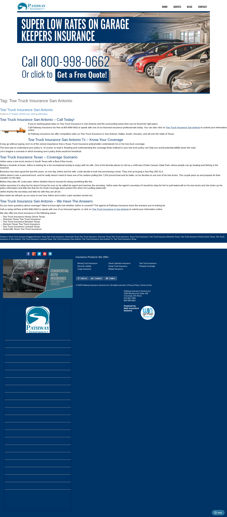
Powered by (130, 306)
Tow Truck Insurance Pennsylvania (37, 366)
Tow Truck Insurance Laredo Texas (38, 426)
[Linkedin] (50, 254)
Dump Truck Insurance (117, 266)
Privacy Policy (133, 285)
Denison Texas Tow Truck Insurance (49, 237)
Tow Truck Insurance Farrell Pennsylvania (38, 344)
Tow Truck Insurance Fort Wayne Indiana (37, 374)
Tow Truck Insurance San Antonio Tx (97, 239)
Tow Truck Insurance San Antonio (26, 110)
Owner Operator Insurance (119, 263)
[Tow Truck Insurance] (113, 56)
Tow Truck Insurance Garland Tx (38, 411)
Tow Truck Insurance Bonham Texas (164, 237)
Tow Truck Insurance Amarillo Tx (37, 396)
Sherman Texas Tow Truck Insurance (113, 237)
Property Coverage (147, 266)
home (165, 7)
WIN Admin (43, 114)
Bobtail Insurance (115, 269)
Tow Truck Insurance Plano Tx (38, 433)
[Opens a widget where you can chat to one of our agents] (218, 513)
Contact (202, 7)
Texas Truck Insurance (17, 237)
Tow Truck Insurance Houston (38, 478)
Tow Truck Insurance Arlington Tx (38, 448)
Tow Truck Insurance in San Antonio (110, 209)
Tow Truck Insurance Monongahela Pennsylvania (37, 351)
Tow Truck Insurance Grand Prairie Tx (37, 388)
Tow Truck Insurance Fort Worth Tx (38, 456)
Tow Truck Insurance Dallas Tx (37, 486)
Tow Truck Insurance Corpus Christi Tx (38, 441)
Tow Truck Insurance (148, 263)
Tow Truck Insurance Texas (125, 239)
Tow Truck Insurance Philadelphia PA (38, 359)
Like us (83, 278)
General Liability (84, 266)
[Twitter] (39, 254)
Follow (112, 278)
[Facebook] (28, 254)
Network (128, 310)
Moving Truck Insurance (87, 263)
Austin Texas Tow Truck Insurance (38, 463)
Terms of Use (146, 285)
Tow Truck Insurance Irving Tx (38, 403)
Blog (189, 7)
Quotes (177, 7)
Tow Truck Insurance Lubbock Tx (37, 418)
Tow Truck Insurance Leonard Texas (37, 239)
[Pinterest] (45, 254)
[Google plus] (34, 254)
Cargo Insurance (84, 269)
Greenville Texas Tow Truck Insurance (81, 237)
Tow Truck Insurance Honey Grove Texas (198, 237)
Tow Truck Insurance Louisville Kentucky (38, 381)
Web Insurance (131, 308)
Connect (97, 278)
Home (38, 495)
